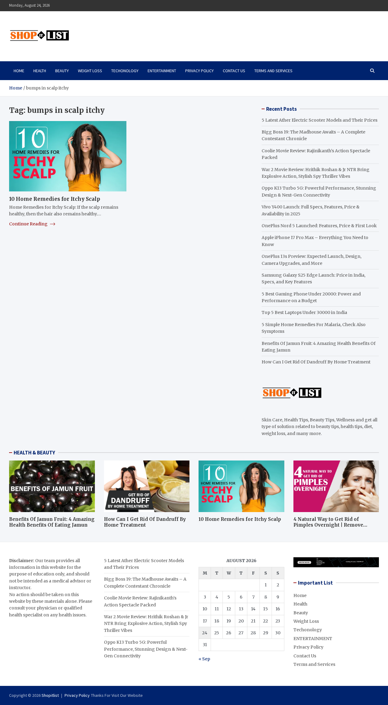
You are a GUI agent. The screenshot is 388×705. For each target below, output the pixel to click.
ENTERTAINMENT (162, 70)
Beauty (62, 70)
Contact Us (234, 70)
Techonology (125, 70)
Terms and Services (273, 70)
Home (19, 70)
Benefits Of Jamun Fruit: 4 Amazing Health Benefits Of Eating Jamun (52, 522)
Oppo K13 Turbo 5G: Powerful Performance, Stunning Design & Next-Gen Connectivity (146, 649)
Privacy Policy (199, 70)
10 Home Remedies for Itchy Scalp (54, 199)
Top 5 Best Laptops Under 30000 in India (304, 312)
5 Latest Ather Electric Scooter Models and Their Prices (319, 120)
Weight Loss (90, 70)
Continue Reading (28, 224)
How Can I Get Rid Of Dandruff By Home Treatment (316, 362)
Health (39, 70)
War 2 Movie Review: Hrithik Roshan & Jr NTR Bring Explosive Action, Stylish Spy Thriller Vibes (146, 623)
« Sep (204, 659)
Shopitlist (50, 695)
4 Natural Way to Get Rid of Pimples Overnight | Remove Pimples (328, 525)
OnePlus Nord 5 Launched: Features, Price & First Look (319, 225)
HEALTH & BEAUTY (34, 452)
